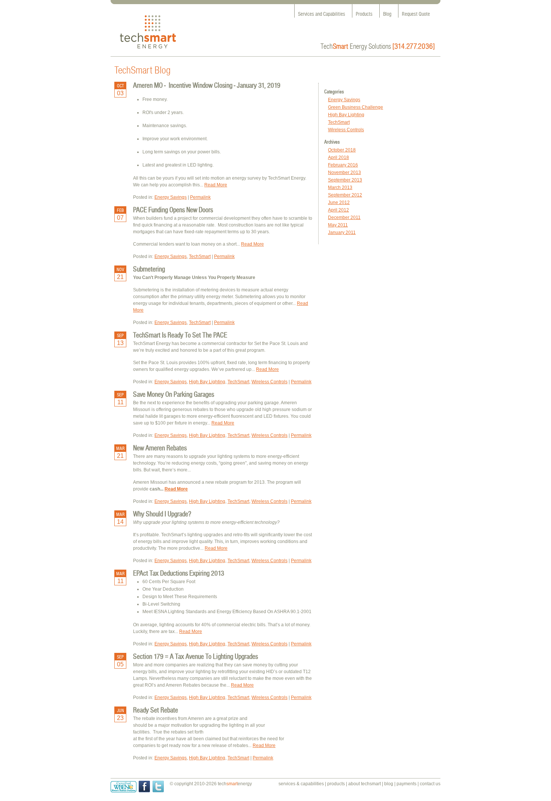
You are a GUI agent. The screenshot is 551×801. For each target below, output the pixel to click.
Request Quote (416, 14)
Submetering (149, 269)
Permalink (200, 197)
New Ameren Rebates (160, 448)
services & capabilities (301, 783)
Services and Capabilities (321, 14)
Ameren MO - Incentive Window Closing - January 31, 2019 (206, 85)
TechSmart (339, 122)
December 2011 (344, 217)
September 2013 (345, 180)
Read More (215, 185)
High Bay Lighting (346, 114)
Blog (387, 14)
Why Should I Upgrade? (162, 514)
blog (388, 783)
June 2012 (339, 202)
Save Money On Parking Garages (173, 394)
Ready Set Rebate (155, 710)
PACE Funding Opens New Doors (173, 209)
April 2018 (338, 157)
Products (364, 14)
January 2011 (342, 232)
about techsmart (364, 783)
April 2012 (338, 210)
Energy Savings (344, 99)
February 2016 (343, 165)
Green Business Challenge (355, 107)
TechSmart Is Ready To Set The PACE (180, 335)
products (336, 783)
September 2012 (345, 195)
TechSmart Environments (148, 32)
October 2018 (342, 150)
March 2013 (340, 187)
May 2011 (338, 225)
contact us (430, 783)
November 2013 (344, 172)
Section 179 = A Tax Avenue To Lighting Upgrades (195, 656)
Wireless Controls (346, 129)
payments (406, 783)
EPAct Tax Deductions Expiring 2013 (178, 573)
